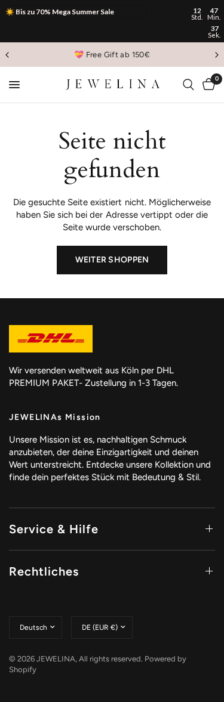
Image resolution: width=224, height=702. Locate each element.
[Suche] (188, 85)
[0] (206, 85)
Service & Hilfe (54, 529)
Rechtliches (44, 571)
